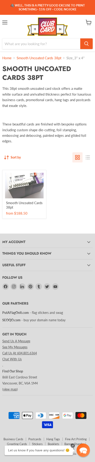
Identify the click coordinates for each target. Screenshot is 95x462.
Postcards (34, 439)
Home (7, 58)
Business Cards (13, 439)
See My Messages (14, 347)
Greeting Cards (17, 444)
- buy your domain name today (33, 320)
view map (10, 389)
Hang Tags (53, 439)
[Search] (86, 43)
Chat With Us (12, 359)
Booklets (53, 444)
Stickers (37, 444)
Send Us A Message (16, 341)
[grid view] (77, 157)
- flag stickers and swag (32, 313)
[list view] (88, 157)
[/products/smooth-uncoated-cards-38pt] (24, 185)
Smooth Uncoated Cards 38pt (39, 58)
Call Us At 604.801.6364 (19, 353)
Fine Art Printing (76, 439)
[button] (83, 450)
